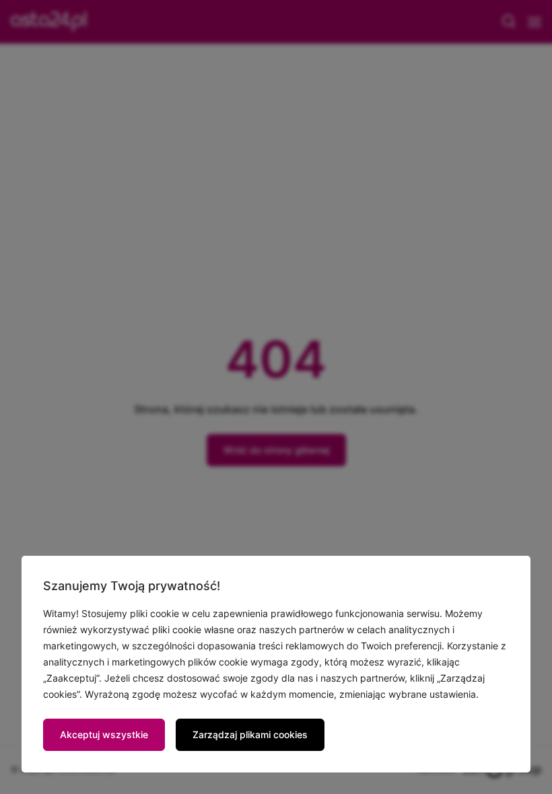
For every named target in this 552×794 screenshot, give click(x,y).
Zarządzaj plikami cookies (250, 734)
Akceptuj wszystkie (104, 734)
